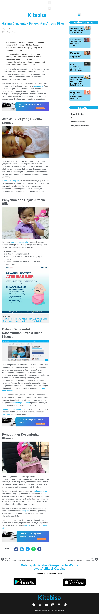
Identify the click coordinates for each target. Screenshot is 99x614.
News (73, 118)
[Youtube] (46, 605)
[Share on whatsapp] (33, 549)
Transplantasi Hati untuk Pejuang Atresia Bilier (22, 321)
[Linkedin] (53, 605)
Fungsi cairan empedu (10, 181)
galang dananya (40, 491)
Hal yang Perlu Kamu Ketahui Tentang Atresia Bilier (25, 319)
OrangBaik (6, 414)
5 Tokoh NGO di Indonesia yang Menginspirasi (75, 55)
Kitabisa (27, 525)
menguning (38, 86)
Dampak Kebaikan (77, 114)
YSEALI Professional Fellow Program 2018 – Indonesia (76, 67)
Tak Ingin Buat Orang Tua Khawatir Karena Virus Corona (76, 95)
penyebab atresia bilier (19, 242)
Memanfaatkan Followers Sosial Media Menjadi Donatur (76, 42)
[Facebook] (34, 605)
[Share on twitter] (28, 549)
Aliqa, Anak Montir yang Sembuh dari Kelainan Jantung (76, 30)
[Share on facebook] (16, 549)
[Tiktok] (65, 605)
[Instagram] (59, 605)
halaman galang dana (21, 403)
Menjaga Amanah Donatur (80, 126)
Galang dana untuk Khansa (12, 409)
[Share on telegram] (22, 549)
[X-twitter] (40, 605)
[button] (49, 2)
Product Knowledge (78, 122)
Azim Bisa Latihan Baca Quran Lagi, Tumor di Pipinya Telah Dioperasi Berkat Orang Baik (76, 81)
